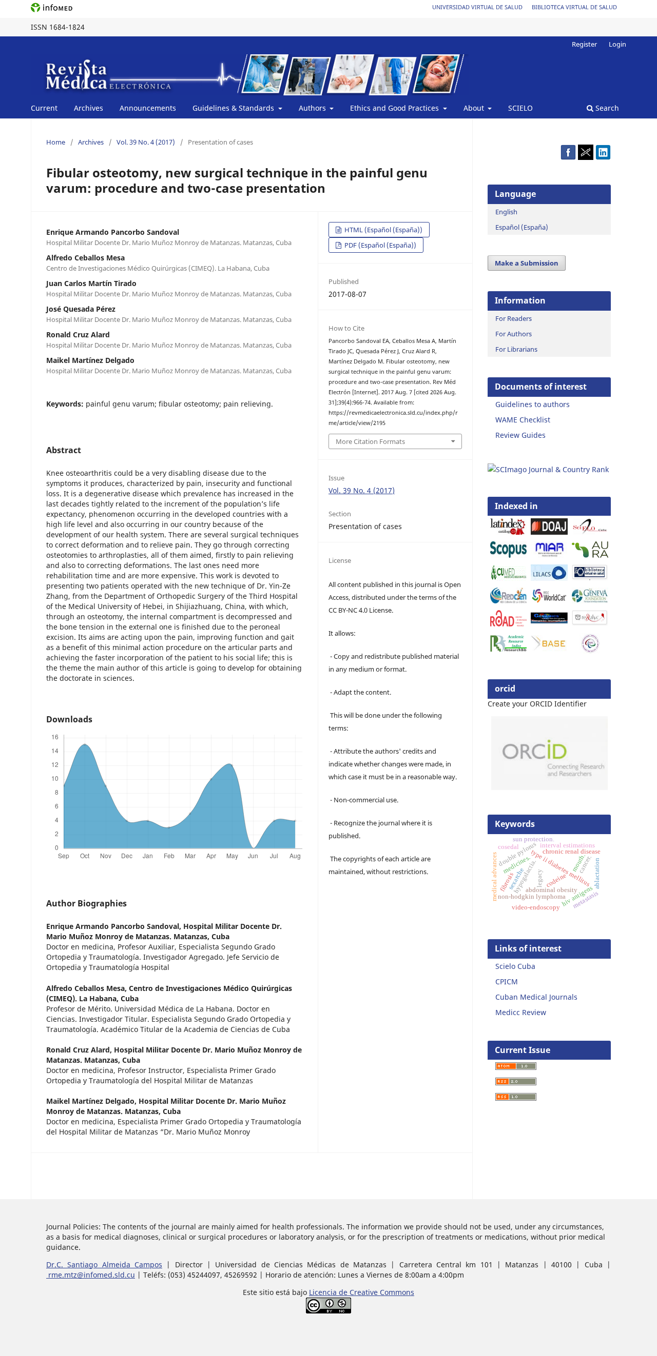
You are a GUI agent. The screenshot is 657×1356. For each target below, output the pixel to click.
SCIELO (520, 108)
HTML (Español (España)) (382, 229)
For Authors (513, 333)
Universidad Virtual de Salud (477, 7)
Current (44, 108)
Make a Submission (526, 263)
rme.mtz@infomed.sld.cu (90, 1275)
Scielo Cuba (515, 966)
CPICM (506, 981)
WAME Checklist (522, 419)
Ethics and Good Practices (395, 108)
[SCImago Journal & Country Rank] (548, 469)
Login (617, 44)
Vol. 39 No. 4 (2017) (146, 142)
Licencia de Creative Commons (361, 1292)
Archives (88, 108)
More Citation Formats (370, 441)
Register (584, 44)
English (506, 211)
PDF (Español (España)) (379, 245)
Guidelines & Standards (234, 108)
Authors (313, 108)
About (474, 108)
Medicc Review (520, 1012)
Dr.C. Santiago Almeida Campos (104, 1264)
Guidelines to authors (532, 404)
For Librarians (516, 349)
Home (55, 142)
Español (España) (521, 227)
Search (606, 108)
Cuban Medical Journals (536, 997)
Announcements (148, 108)
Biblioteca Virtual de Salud (574, 7)
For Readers (513, 318)
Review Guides (520, 435)
